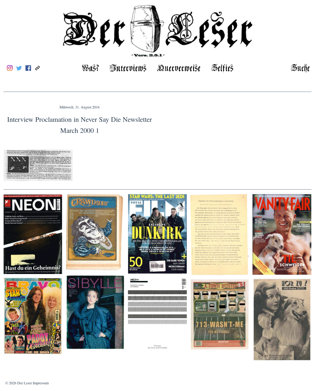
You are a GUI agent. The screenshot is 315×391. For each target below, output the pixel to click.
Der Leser (24, 382)
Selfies (222, 68)
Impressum (41, 382)
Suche (300, 68)
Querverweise (179, 68)
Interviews (128, 68)
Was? (90, 68)
